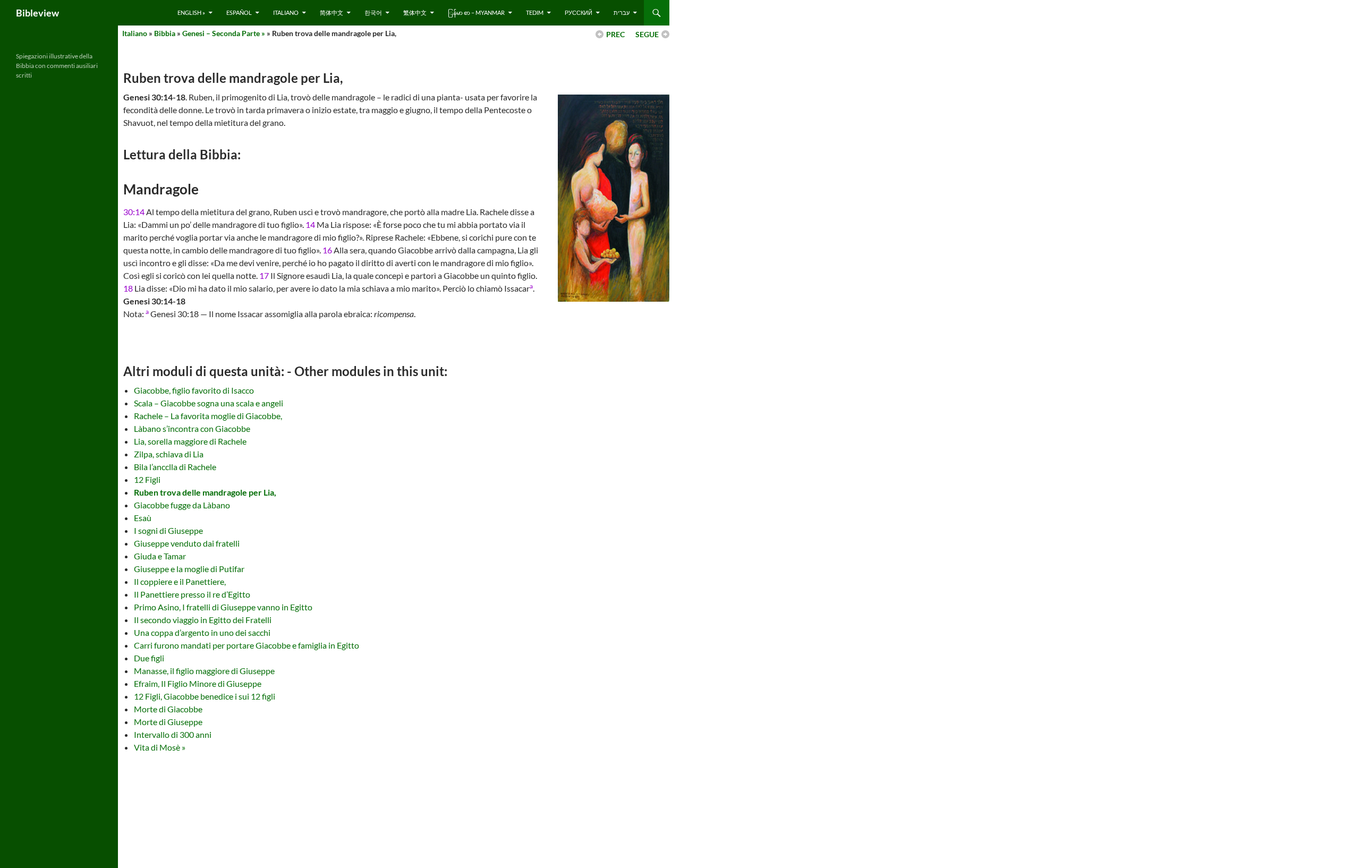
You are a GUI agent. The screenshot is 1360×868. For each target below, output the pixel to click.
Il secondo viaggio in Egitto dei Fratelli (202, 620)
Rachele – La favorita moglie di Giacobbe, (208, 416)
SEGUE (647, 34)
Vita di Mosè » (159, 747)
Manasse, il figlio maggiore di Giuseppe (204, 671)
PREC (615, 34)
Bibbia (164, 33)
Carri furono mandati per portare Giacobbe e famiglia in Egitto (246, 645)
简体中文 (331, 12)
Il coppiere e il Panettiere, (180, 581)
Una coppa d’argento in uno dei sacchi (202, 632)
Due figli (149, 658)
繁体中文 (415, 12)
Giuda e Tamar (160, 556)
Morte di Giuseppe (168, 722)
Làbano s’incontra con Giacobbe (192, 428)
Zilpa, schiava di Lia (168, 454)
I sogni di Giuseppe (168, 530)
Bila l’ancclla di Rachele (175, 467)
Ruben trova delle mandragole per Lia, (205, 492)
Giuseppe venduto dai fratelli (187, 543)
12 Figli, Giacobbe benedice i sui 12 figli (204, 696)
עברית (622, 12)
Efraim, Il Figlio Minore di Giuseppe (197, 683)
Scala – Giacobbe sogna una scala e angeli (208, 403)
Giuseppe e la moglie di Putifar (189, 569)
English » (191, 12)
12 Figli (147, 479)
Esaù (142, 518)
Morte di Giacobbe (168, 709)
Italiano (286, 12)
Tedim (534, 12)
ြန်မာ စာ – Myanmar (476, 12)
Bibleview (37, 13)
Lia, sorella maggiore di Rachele (190, 441)
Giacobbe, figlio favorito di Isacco (194, 390)
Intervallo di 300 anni (172, 734)
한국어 (373, 12)
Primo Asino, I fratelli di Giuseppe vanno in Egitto (223, 607)
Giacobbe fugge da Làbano (182, 505)
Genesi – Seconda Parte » (223, 33)
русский (578, 12)
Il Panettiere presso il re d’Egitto (192, 594)
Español (239, 12)
